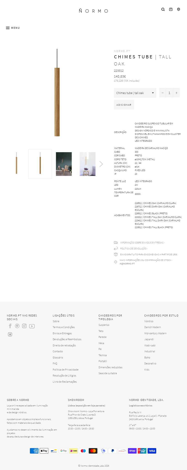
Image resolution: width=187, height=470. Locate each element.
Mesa (101, 343)
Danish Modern (152, 327)
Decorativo (150, 363)
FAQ (55, 363)
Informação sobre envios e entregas (142, 242)
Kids (146, 369)
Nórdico (148, 321)
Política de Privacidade (65, 369)
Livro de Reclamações (65, 381)
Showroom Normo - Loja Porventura (86, 411)
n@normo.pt (127, 263)
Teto (101, 331)
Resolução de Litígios (64, 375)
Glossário (58, 357)
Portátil (103, 361)
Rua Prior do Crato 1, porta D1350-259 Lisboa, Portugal (82, 416)
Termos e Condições (64, 327)
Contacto (58, 351)
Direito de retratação (64, 345)
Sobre (56, 321)
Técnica (103, 355)
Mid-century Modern (155, 333)
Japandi (149, 339)
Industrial (149, 351)
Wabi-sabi (150, 345)
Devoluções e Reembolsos (67, 339)
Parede (102, 337)
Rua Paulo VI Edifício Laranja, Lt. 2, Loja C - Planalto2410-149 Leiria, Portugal (148, 416)
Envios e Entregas (62, 333)
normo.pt (122, 51)
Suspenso (104, 324)
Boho (147, 357)
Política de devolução (133, 248)
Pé (100, 349)
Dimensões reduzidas (110, 367)
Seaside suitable (108, 373)
